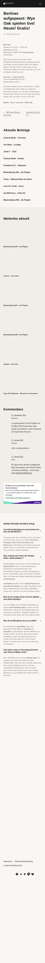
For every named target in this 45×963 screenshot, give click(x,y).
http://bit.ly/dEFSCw (24, 473)
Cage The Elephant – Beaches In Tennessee (20, 393)
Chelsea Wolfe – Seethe (13, 158)
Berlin (6, 102)
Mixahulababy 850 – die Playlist (15, 246)
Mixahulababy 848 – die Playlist (15, 335)
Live (18, 34)
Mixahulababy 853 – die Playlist (16, 172)
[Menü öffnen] (40, 3)
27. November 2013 (18, 415)
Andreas (14, 418)
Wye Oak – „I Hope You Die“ (13, 77)
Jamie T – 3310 (9, 151)
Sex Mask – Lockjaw (12, 145)
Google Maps (28, 52)
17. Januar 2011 (17, 440)
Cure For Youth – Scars (13, 186)
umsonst (19, 102)
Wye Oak (29, 102)
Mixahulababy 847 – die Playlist (15, 305)
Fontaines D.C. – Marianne (14, 165)
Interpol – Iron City (10, 364)
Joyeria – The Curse (11, 276)
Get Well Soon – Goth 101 (14, 193)
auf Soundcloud (9, 579)
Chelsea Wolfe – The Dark (14, 138)
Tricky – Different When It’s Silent (17, 179)
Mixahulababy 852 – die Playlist (16, 200)
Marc (13, 460)
